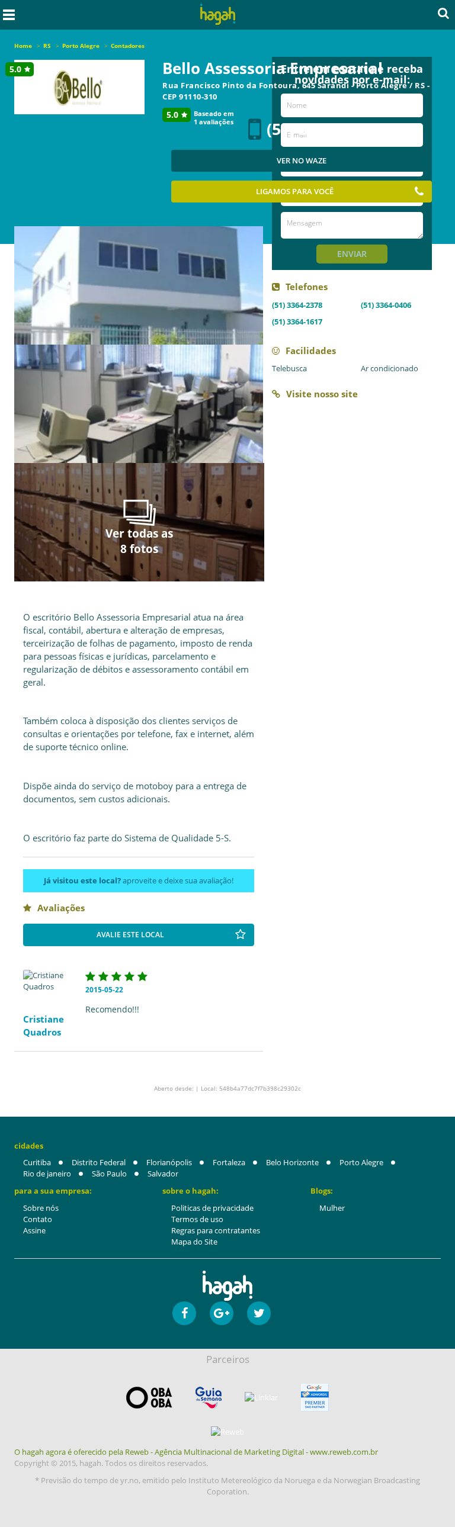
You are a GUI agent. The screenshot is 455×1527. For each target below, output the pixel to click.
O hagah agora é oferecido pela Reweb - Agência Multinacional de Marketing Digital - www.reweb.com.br (196, 1451)
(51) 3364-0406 (386, 305)
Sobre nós (41, 1208)
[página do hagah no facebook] (184, 1313)
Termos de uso (197, 1219)
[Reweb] (227, 1432)
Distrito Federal (99, 1162)
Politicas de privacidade (212, 1208)
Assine (34, 1230)
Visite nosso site (322, 394)
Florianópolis (169, 1162)
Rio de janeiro (47, 1173)
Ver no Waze (301, 160)
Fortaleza (229, 1162)
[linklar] (261, 1397)
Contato (37, 1219)
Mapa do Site (194, 1241)
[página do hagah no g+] (221, 1313)
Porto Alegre (361, 1162)
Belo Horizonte (292, 1162)
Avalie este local (130, 935)
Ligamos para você (295, 191)
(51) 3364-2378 (297, 305)
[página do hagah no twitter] (259, 1313)
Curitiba (37, 1162)
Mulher (332, 1208)
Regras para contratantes (215, 1230)
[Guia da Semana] (209, 1398)
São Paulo (109, 1173)
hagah (218, 14)
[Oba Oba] (149, 1398)
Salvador (163, 1173)
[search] (443, 13)
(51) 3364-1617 (297, 321)
